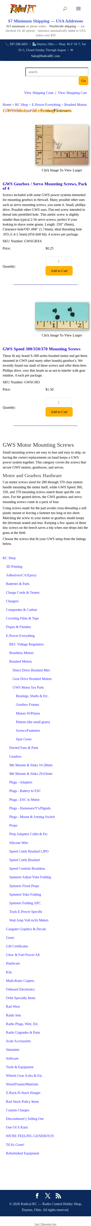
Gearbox (15, 756)
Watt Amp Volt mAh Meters (28, 920)
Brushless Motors (21, 653)
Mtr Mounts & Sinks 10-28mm (30, 765)
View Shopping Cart (72, 93)
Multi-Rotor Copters (20, 981)
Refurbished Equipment (22, 1153)
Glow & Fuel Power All (23, 955)
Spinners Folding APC (25, 903)
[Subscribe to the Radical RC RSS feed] (58, 1196)
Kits (9, 972)
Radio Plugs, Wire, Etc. (22, 1024)
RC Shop (9, 558)
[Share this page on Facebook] (37, 1196)
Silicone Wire (18, 843)
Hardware (13, 963)
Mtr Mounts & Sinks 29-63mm (30, 774)
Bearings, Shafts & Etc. (32, 696)
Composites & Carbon (21, 610)
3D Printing (14, 566)
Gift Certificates (17, 946)
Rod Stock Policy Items (22, 1101)
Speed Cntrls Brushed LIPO (29, 851)
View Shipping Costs (39, 93)
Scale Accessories (18, 1041)
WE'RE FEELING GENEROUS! (30, 1136)
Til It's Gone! (15, 1145)
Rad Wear (13, 1006)
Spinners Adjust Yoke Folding (30, 877)
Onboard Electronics (20, 989)
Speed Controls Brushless (27, 868)
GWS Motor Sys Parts (28, 687)
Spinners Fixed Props (24, 886)
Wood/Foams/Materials (22, 1084)
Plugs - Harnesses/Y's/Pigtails (30, 808)
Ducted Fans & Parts (23, 748)
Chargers (12, 601)
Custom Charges (17, 1110)
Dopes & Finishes (18, 627)
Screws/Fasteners (28, 730)
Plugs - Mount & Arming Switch (32, 817)
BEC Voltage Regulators (26, 644)
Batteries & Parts (17, 584)
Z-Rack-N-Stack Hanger (23, 1093)
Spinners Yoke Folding (25, 894)
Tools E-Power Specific (25, 912)
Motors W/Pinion (28, 713)
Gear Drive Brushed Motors (32, 679)
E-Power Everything (20, 636)
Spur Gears (24, 739)
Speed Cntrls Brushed (24, 860)
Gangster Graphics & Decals (26, 929)
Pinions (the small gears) (33, 722)
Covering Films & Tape (22, 618)
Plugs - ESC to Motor (24, 799)
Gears (10, 937)
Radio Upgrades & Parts (23, 1032)
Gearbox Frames (27, 704)
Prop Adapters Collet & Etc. (28, 834)
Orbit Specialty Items (20, 998)
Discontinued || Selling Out (25, 1119)
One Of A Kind (17, 1127)
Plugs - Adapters (20, 782)
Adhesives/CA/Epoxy (21, 575)
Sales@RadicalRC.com (45, 56)
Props (13, 825)
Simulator (12, 1049)
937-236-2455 (19, 44)
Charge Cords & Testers (23, 592)
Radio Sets (13, 1015)
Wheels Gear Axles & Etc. (24, 1075)
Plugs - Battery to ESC (25, 791)
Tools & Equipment (19, 1067)
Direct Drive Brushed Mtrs (31, 670)
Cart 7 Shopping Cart (45, 1224)
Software (12, 1058)
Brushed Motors (20, 661)
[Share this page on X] (47, 1196)
